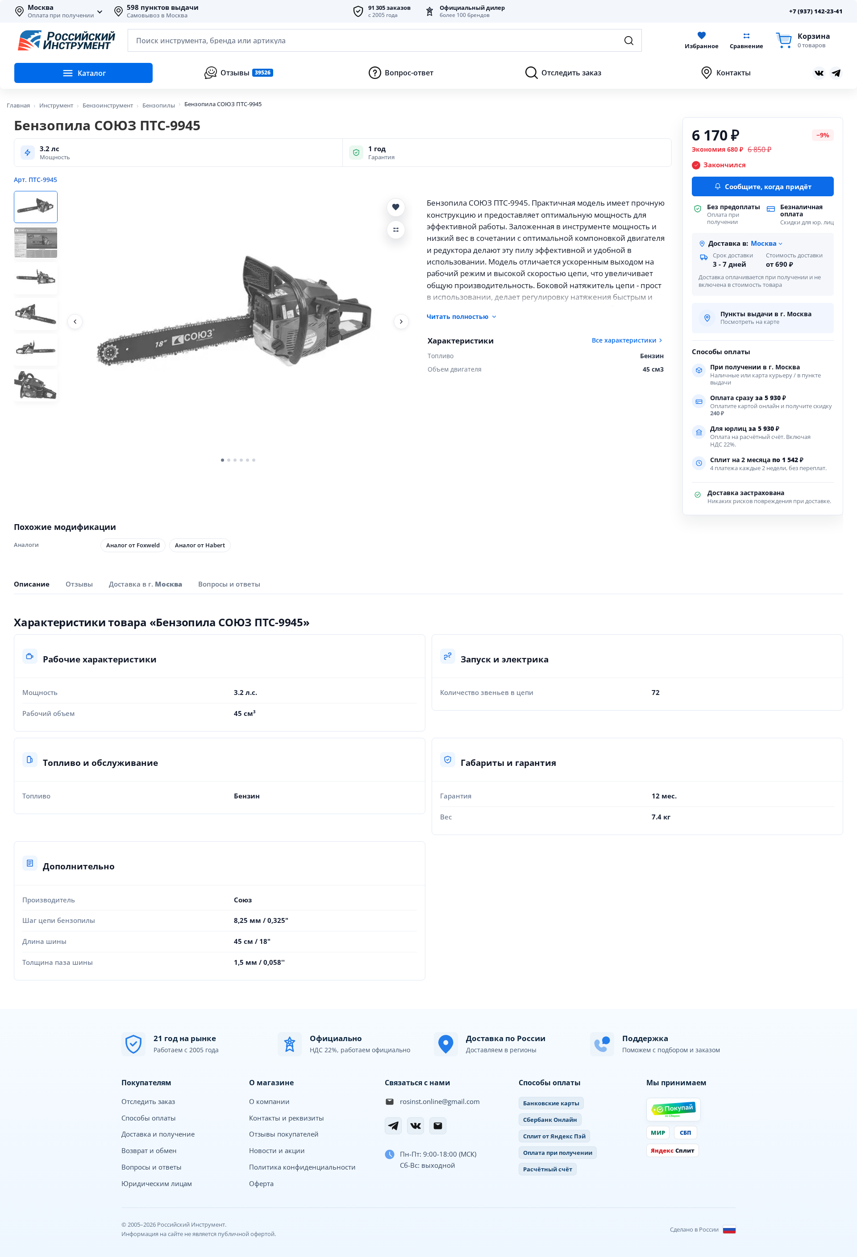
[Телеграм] (836, 73)
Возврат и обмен (149, 1150)
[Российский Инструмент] (66, 40)
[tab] (145, 584)
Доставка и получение (158, 1133)
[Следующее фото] (401, 321)
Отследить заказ (148, 1101)
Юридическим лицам (156, 1183)
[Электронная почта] (437, 1125)
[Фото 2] (36, 243)
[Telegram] (393, 1125)
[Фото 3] (36, 278)
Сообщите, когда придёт (768, 186)
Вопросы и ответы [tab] (229, 583)
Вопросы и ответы (151, 1166)
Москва (41, 8)
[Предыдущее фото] (75, 321)
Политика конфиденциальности (302, 1166)
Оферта (261, 1183)
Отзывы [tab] (79, 583)
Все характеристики (624, 340)
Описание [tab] (32, 583)
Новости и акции (277, 1150)
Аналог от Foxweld (133, 545)
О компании (269, 1101)
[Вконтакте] (819, 73)
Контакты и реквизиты (286, 1117)
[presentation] (79, 584)
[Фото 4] (36, 314)
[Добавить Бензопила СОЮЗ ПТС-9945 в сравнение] (396, 229)
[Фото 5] (36, 350)
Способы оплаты (148, 1117)
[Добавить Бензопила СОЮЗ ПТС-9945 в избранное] (396, 207)
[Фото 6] (36, 385)
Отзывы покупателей (284, 1133)
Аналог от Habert (200, 545)
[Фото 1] (36, 207)
